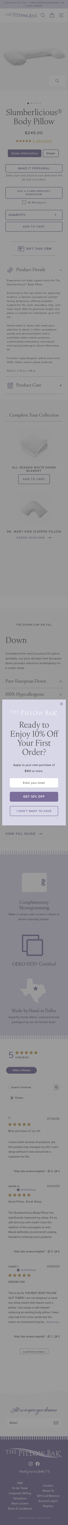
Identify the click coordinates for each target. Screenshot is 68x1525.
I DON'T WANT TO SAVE (34, 811)
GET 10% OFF (34, 796)
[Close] (61, 704)
